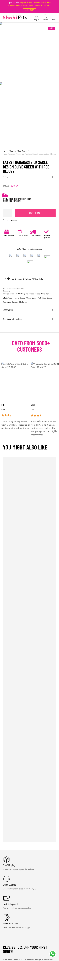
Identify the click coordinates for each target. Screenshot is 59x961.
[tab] (29, 179)
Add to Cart (35, 212)
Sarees (13, 151)
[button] (29, 10)
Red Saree (22, 151)
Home (5, 151)
